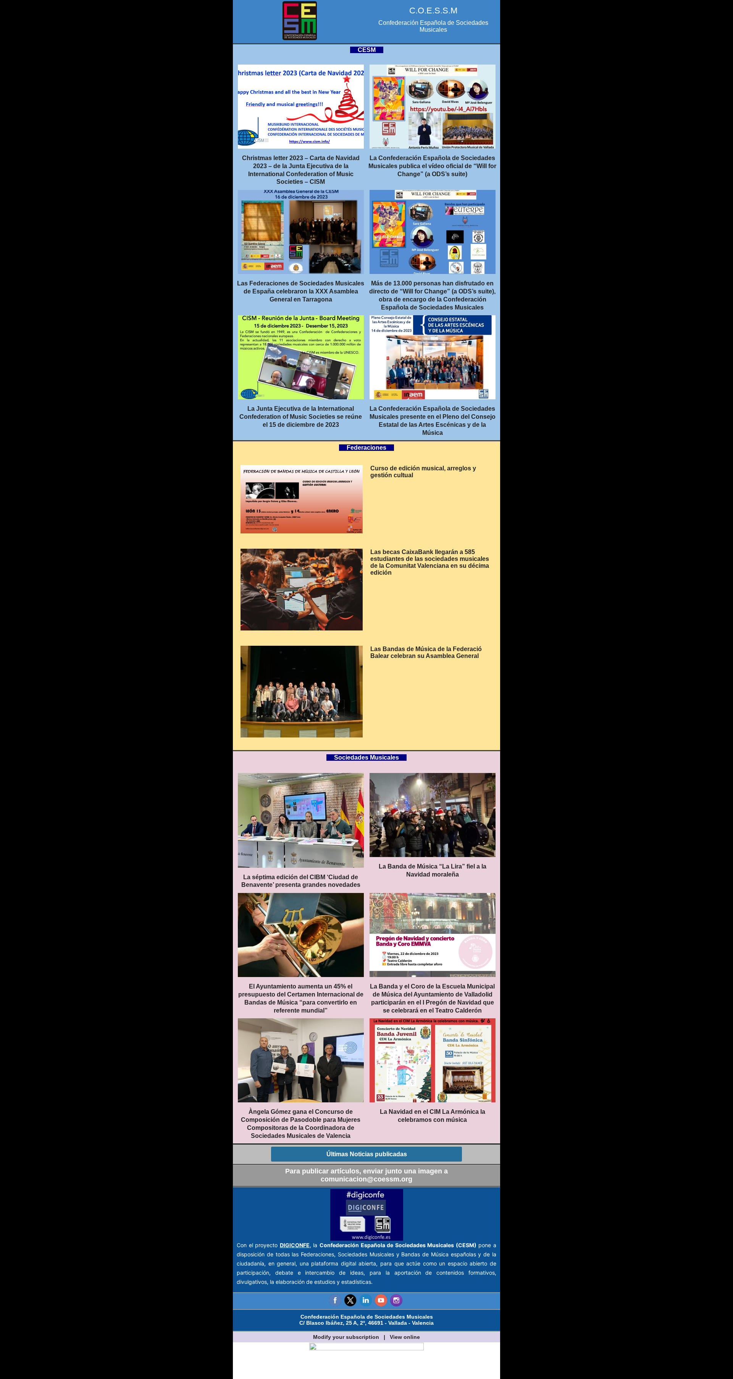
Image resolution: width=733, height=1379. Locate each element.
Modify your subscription (346, 1337)
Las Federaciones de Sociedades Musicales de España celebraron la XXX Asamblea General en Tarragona (300, 291)
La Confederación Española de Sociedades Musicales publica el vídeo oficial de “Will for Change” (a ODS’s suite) (432, 166)
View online (405, 1337)
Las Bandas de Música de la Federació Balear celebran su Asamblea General (426, 652)
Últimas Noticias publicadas (366, 1154)
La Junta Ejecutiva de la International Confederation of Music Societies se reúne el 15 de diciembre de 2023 (300, 416)
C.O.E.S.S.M (433, 10)
